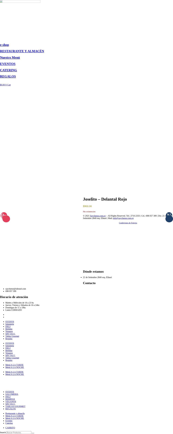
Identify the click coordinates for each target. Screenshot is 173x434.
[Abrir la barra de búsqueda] (86, 82)
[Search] (33, 433)
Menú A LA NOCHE (14, 367)
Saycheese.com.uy (98, 216)
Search (3, 432)
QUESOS (9, 321)
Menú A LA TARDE (14, 365)
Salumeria (9, 324)
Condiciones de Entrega (128, 223)
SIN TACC (10, 334)
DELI (7, 326)
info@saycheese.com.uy (123, 218)
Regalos (8, 338)
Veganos (9, 331)
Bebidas (8, 329)
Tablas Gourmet (12, 336)
